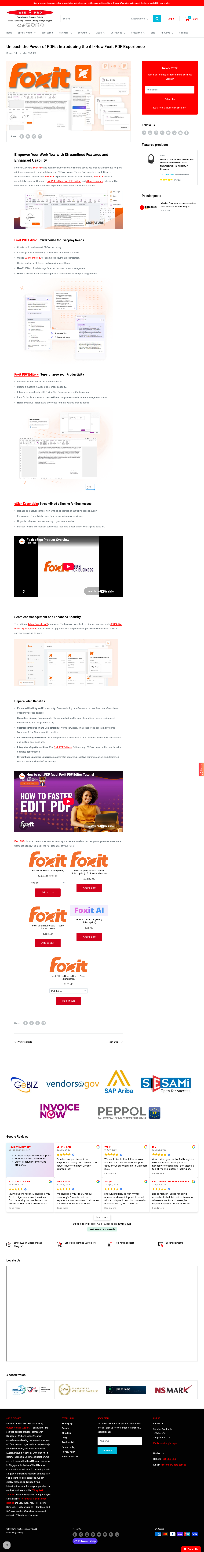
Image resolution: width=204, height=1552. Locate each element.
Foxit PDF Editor (25, 240)
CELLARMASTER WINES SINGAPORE (173, 1181)
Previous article (25, 1042)
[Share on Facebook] (21, 136)
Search (65, 1428)
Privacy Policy (68, 1451)
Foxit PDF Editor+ (26, 374)
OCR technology (33, 257)
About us (66, 1433)
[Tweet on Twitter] (34, 136)
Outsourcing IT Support (17, 1427)
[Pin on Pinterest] (28, 136)
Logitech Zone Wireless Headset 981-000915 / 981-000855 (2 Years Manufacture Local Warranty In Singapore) (176, 164)
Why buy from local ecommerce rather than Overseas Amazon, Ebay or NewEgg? (178, 205)
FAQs (64, 1437)
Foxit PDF (38, 167)
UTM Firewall (25, 1498)
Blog (153, 32)
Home (9, 32)
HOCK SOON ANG (19, 1181)
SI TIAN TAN (64, 1147)
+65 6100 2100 (169, 1459)
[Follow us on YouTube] (168, 133)
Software (82, 32)
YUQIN (108, 1181)
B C (154, 1147)
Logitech (164, 155)
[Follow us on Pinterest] (162, 133)
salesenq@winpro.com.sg (173, 1464)
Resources (136, 32)
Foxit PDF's (20, 841)
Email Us (192, 1549)
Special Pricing (25, 32)
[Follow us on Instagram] (156, 133)
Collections (116, 32)
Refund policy (69, 1447)
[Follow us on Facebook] (144, 133)
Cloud (99, 32)
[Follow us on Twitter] (150, 133)
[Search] (157, 18)
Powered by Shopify (14, 1532)
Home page (67, 1423)
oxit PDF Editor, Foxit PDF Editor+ (64, 180)
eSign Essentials (26, 503)
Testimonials (68, 1442)
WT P (107, 1147)
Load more (102, 1217)
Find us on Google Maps (165, 1443)
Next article (114, 1042)
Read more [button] (110, 1173)
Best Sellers (47, 32)
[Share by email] (40, 136)
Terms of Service (70, 1456)
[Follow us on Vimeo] (174, 133)
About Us (165, 32)
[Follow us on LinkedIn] (180, 133)
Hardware (64, 32)
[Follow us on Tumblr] (186, 133)
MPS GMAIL (63, 1181)
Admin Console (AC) (38, 624)
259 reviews (124, 1223)
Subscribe (170, 99)
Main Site (183, 32)
